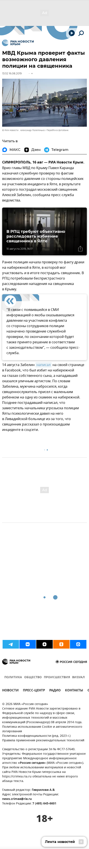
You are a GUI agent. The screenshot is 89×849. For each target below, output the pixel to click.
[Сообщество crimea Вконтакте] (27, 644)
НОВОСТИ (10, 690)
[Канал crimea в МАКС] (78, 644)
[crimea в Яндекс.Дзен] (44, 644)
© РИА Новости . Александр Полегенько (23, 130)
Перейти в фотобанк (57, 130)
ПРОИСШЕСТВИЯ (57, 677)
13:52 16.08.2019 (12, 73)
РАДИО (55, 690)
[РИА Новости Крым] (17, 43)
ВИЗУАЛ (78, 677)
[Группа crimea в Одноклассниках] (61, 644)
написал (44, 365)
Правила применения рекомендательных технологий (43, 740)
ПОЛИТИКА (13, 677)
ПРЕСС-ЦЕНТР (34, 690)
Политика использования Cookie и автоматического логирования (42, 729)
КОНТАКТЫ (74, 690)
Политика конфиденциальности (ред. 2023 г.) (36, 736)
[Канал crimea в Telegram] (11, 644)
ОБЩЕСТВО (33, 677)
